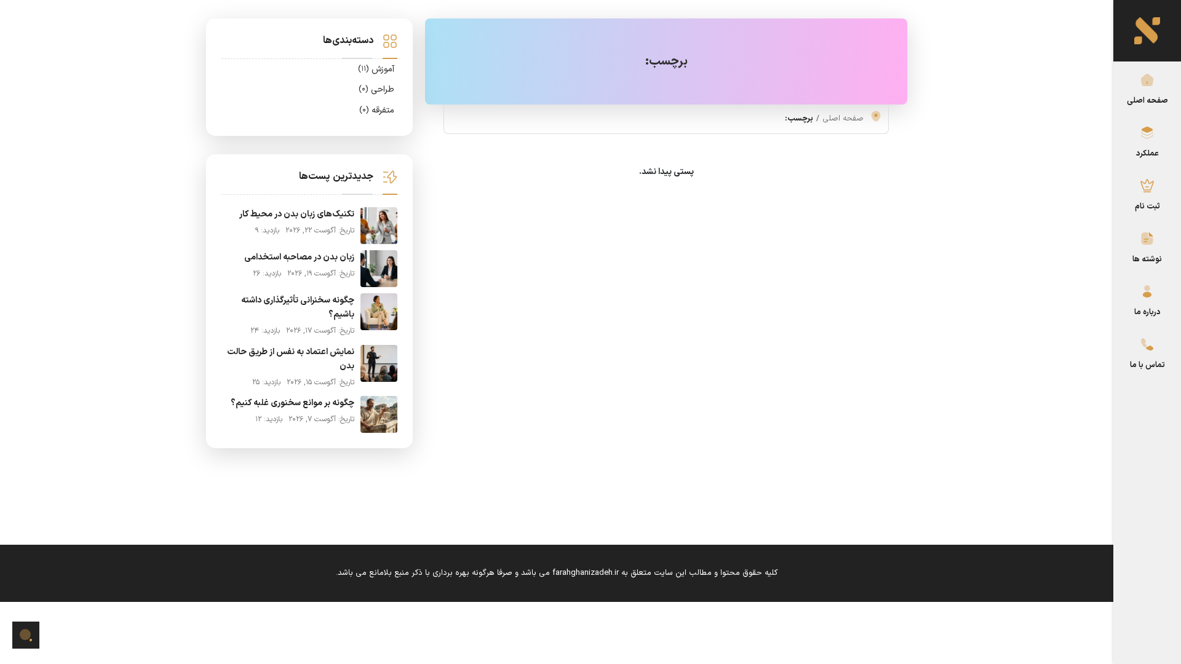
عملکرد (1147, 153)
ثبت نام (1147, 206)
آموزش (376, 69)
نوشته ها (1147, 259)
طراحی (376, 89)
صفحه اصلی (1147, 100)
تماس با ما (1147, 365)
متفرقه (376, 110)
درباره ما (1147, 312)
